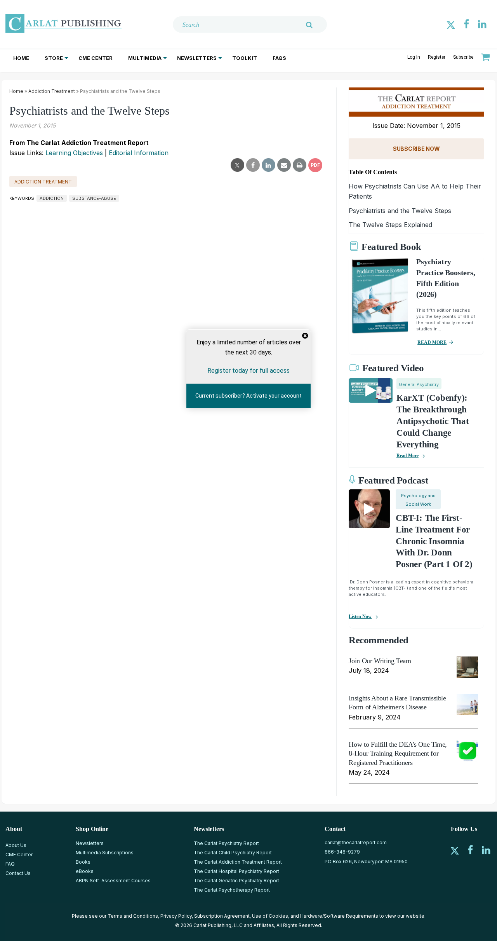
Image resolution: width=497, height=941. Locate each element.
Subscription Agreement (222, 916)
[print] (299, 165)
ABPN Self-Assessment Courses (113, 880)
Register (436, 57)
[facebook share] (253, 165)
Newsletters (197, 58)
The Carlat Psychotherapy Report (232, 890)
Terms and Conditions (133, 916)
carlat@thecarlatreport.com (356, 842)
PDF (315, 165)
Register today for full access (248, 370)
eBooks (85, 871)
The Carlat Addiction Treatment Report (238, 862)
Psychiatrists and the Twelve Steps (400, 211)
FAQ (10, 864)
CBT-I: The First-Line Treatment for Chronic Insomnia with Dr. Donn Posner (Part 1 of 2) (434, 541)
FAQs (279, 58)
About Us (15, 845)
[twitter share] (237, 165)
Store (54, 58)
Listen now (360, 616)
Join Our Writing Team (380, 661)
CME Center (95, 58)
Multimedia (145, 58)
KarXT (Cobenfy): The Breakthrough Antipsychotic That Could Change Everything (432, 421)
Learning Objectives (74, 153)
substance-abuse (94, 198)
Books (83, 862)
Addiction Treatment (51, 91)
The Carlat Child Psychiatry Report (233, 852)
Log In (413, 57)
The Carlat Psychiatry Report (226, 843)
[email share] (284, 165)
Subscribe (463, 57)
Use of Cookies (270, 916)
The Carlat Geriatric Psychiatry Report (236, 880)
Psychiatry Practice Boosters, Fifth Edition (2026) (445, 278)
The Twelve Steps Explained (390, 225)
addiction (52, 198)
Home (21, 58)
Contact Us (18, 873)
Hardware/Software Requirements (339, 916)
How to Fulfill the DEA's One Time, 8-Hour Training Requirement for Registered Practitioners (398, 753)
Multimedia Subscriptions (105, 852)
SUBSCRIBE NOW (416, 148)
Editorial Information (139, 153)
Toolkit (244, 58)
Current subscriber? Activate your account (248, 396)
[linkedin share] (268, 165)
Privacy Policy (176, 916)
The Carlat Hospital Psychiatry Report (236, 871)
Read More (407, 455)
